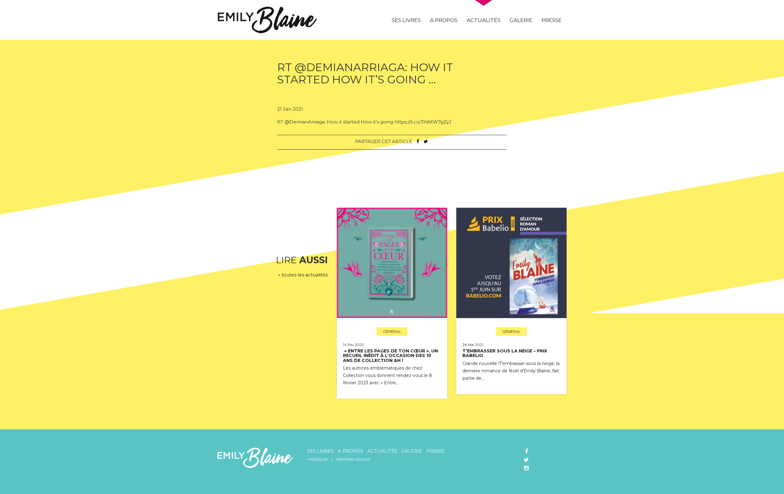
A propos (444, 20)
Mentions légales (353, 459)
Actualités (483, 20)
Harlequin (317, 459)
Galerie (521, 20)
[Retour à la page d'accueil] (267, 19)
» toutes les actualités (303, 275)
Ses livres (406, 20)
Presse (551, 20)
